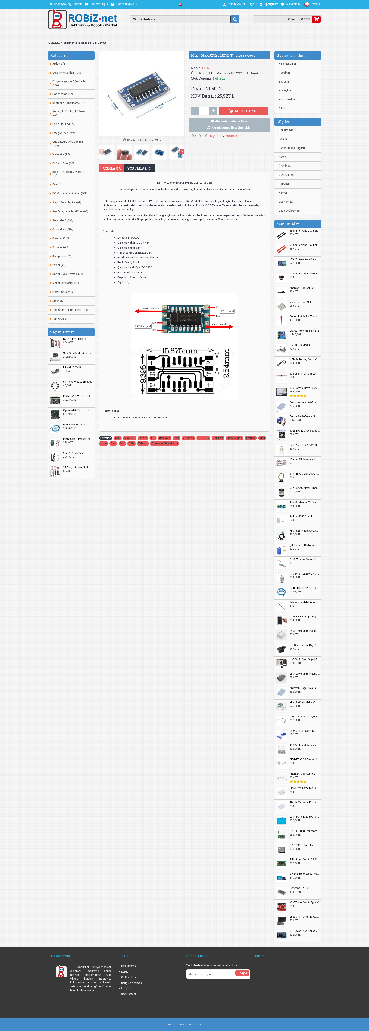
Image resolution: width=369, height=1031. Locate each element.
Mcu (262, 438)
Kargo (282, 156)
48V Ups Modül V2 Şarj (303, 502)
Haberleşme (234, 438)
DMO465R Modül (300, 345)
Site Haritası (128, 994)
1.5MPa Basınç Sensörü (304, 359)
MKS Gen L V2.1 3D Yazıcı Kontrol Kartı (78, 396)
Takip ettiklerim (288, 99)
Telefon (143, 443)
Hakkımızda (286, 130)
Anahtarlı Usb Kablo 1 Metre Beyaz (305, 774)
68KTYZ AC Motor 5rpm (303, 488)
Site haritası (286, 201)
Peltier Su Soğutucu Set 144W (305, 416)
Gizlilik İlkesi (286, 174)
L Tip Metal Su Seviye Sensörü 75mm (305, 716)
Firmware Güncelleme (164, 443)
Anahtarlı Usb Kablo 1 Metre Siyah (305, 288)
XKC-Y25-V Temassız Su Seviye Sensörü (305, 531)
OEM (206, 68)
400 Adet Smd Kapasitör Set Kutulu (305, 745)
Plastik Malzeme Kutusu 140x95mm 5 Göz (305, 788)
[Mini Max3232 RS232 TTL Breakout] (141, 93)
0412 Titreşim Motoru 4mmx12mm (305, 559)
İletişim (283, 139)
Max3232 (129, 438)
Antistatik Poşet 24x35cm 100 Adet (305, 402)
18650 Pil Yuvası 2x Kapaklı (305, 916)
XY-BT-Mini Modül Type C (304, 902)
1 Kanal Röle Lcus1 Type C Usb (305, 874)
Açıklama (111, 168)
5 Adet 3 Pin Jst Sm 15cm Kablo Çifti (305, 373)
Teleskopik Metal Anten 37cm (305, 602)
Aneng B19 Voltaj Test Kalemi (305, 316)
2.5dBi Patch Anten (74, 453)
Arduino (251, 438)
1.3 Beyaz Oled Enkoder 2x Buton (305, 931)
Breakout (164, 438)
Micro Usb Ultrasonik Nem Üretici (78, 439)
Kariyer (283, 192)
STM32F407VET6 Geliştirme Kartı (78, 353)
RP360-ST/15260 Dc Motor (305, 573)
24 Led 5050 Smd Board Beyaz (305, 516)
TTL (153, 438)
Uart (176, 438)
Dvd (122, 443)
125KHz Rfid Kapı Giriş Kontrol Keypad (305, 616)
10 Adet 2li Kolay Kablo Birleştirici (305, 459)
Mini (117, 438)
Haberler (284, 183)
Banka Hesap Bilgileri (292, 148)
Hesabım (284, 72)
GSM (132, 443)
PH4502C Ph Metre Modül (305, 702)
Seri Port (218, 438)
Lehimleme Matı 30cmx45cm (305, 816)
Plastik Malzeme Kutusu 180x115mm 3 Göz (305, 802)
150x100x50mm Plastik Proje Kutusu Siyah (305, 673)
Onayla (242, 973)
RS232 (143, 438)
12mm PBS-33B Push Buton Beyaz (305, 273)
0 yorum (216, 136)
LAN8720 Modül (72, 367)
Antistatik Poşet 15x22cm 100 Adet (305, 688)
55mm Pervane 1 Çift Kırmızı (305, 245)
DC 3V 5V (203, 438)
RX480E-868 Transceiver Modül (305, 831)
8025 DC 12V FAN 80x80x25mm (305, 431)
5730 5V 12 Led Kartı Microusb (305, 445)
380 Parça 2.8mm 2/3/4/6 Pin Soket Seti (305, 388)
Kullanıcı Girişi (287, 63)
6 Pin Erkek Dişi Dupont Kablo (305, 473)
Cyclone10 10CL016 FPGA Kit (78, 410)
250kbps (188, 438)
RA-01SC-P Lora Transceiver (305, 845)
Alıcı (113, 443)
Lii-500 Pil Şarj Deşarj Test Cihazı (305, 659)
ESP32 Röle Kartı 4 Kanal (304, 331)
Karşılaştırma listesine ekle (230, 127)
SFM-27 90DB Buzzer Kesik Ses (305, 759)
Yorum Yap (233, 136)
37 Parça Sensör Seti (75, 467)
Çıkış (282, 108)
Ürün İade (285, 165)
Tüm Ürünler (59, 318)
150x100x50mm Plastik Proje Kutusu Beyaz (305, 631)
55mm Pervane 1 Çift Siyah (305, 230)
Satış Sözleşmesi (289, 210)
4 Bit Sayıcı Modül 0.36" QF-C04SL (305, 859)
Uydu (103, 443)
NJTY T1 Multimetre (74, 339)
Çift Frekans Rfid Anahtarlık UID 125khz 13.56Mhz (305, 545)
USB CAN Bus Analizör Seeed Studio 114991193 (78, 424)
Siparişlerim (286, 90)
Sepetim (284, 81)
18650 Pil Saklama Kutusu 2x (305, 731)
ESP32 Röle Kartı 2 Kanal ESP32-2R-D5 (305, 259)
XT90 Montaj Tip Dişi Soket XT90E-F (305, 645)
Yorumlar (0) (139, 168)
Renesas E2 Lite (299, 888)
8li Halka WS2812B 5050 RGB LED (78, 381)
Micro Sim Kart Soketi (302, 302)
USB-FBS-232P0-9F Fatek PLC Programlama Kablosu (305, 588)
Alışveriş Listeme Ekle (231, 121)
